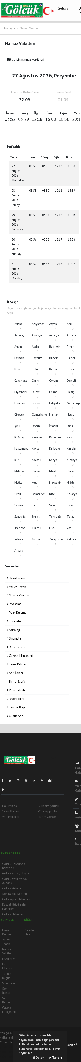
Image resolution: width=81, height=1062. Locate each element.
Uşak (52, 528)
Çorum (53, 381)
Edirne (53, 392)
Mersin (71, 471)
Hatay (70, 415)
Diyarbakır (20, 392)
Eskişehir (54, 403)
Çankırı (36, 381)
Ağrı (69, 324)
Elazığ (71, 392)
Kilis (17, 460)
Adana (18, 324)
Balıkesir (54, 347)
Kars (69, 437)
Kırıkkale (54, 449)
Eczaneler (15, 621)
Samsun (19, 505)
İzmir (70, 426)
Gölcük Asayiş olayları (16, 873)
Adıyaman (38, 324)
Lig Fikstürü (7, 966)
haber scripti (8, 1052)
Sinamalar (15, 638)
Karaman (55, 437)
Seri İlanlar (15, 673)
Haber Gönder (47, 817)
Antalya (54, 335)
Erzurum (37, 403)
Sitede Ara (29, 932)
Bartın (70, 347)
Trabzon (19, 528)
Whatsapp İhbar (48, 811)
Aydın (35, 347)
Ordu (17, 494)
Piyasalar (14, 604)
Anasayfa (10, 28)
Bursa (70, 369)
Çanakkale (20, 381)
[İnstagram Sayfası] (20, 781)
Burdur (53, 369)
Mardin (53, 471)
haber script (8, 1057)
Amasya (37, 335)
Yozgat (36, 539)
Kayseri (36, 449)
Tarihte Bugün (17, 707)
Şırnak (35, 516)
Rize (52, 494)
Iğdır (17, 426)
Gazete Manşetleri (20, 656)
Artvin (18, 347)
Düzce (36, 392)
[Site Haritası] (51, 781)
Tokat (70, 516)
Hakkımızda (9, 806)
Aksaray (19, 335)
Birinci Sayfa (16, 681)
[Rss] (44, 781)
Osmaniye (38, 494)
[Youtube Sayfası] (28, 781)
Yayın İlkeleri (10, 811)
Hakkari (54, 415)
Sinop (53, 505)
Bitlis (17, 369)
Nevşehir (55, 482)
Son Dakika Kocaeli (14, 894)
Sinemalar (8, 983)
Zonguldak (56, 539)
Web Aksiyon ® (68, 1045)
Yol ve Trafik (16, 587)
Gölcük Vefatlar (12, 888)
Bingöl (71, 358)
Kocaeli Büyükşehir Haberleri (14, 907)
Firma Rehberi (17, 664)
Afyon (53, 324)
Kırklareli (72, 539)
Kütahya (72, 460)
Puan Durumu (17, 613)
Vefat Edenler (17, 690)
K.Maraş (19, 437)
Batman (19, 358)
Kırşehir (71, 449)
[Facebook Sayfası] (4, 781)
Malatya (19, 471)
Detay (39, 1058)
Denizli (71, 381)
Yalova (18, 539)
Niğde (71, 482)
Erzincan (19, 403)
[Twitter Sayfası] (12, 781)
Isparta (36, 426)
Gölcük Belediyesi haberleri (14, 866)
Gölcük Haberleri (13, 914)
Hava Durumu (17, 578)
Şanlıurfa (20, 516)
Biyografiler (16, 699)
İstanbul (54, 426)
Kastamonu (21, 449)
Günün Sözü (16, 716)
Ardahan (72, 335)
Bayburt (37, 358)
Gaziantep (73, 403)
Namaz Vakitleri (18, 595)
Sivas (70, 505)
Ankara (18, 550)
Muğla (18, 482)
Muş (34, 482)
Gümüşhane (39, 415)
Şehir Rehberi (7, 1000)
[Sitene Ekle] (5, 790)
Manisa (36, 471)
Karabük (37, 437)
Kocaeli (36, 460)
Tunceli (36, 528)
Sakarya (72, 494)
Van (69, 528)
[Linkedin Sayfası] (36, 781)
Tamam (57, 1058)
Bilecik (53, 358)
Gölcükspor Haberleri (16, 899)
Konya (53, 460)
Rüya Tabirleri (17, 647)
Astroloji (14, 630)
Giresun (19, 415)
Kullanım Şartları (48, 806)
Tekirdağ (55, 516)
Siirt (34, 505)
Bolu (35, 369)
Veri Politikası (10, 817)
